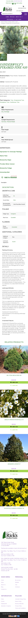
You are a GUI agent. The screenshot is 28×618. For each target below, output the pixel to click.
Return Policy (18, 601)
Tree (12, 100)
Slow (14, 200)
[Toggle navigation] (25, 14)
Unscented (14, 227)
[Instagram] (15, 4)
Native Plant (3, 155)
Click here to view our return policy (14, 3)
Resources (10, 19)
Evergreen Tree (4, 102)
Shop (2, 582)
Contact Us (3, 589)
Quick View (15, 385)
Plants (13, 21)
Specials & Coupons (6, 606)
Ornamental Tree (19, 100)
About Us (18, 16)
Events (2, 601)
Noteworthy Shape (5, 160)
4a (14, 196)
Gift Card (18, 19)
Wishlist (17, 582)
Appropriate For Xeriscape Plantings (11, 151)
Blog (2, 587)
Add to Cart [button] (15, 382)
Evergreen (13, 213)
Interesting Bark (5, 172)
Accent (13, 241)
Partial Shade (11, 121)
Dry (2, 111)
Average (6, 111)
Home (7, 16)
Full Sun (3, 121)
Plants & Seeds (7, 21)
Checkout (17, 587)
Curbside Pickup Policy (20, 599)
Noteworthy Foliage (6, 168)
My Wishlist (18, 10)
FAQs (2, 599)
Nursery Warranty (19, 603)
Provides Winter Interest (7, 164)
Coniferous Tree (14, 102)
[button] (25, 28)
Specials (12, 16)
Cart (16, 584)
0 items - (22, 6)
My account (18, 8)
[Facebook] (13, 4)
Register (22, 8)
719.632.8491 (9, 1)
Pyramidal (13, 217)
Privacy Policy (18, 606)
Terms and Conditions (20, 608)
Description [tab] (3, 182)
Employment (4, 603)
